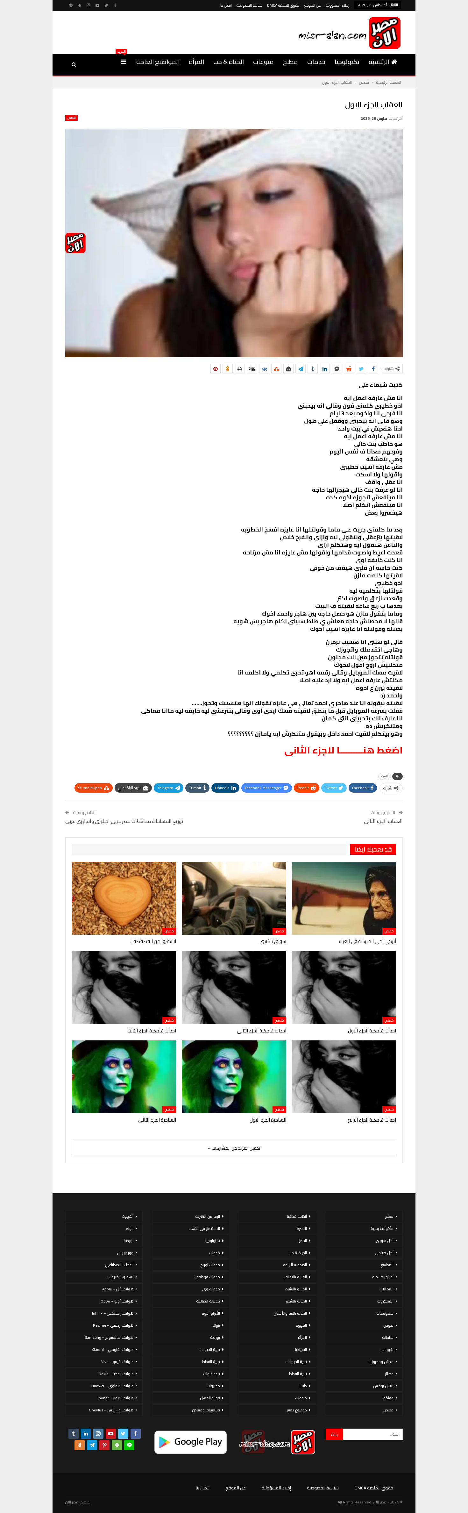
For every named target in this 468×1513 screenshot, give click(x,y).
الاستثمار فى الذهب (204, 1228)
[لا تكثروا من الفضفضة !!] (124, 898)
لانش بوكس (383, 1385)
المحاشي (386, 1264)
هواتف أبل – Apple (117, 1289)
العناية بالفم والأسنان (290, 1313)
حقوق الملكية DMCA (283, 5)
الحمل (302, 1240)
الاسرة (302, 1228)
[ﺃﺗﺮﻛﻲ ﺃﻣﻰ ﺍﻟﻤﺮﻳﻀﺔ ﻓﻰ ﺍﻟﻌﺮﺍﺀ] (344, 898)
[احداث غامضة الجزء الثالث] (124, 987)
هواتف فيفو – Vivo (117, 1361)
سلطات (388, 1337)
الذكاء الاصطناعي (119, 1264)
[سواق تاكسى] (234, 898)
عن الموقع (312, 5)
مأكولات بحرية (382, 1228)
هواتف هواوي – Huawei (112, 1385)
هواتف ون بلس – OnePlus (111, 1410)
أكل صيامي (384, 1252)
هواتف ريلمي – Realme (113, 1325)
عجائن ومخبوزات (380, 1361)
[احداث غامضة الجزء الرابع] (344, 1076)
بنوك (216, 1325)
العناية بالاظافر (295, 1277)
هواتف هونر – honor (116, 1398)
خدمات (316, 62)
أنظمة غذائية (297, 1216)
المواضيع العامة (158, 62)
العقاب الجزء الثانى (383, 821)
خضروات (213, 1385)
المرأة (196, 62)
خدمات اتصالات (208, 1301)
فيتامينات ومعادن (206, 1410)
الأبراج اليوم (211, 1313)
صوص (388, 1325)
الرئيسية (379, 62)
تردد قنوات (211, 1373)
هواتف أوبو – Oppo (117, 1301)
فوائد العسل (210, 1398)
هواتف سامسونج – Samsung (109, 1337)
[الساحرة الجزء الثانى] (124, 1076)
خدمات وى (211, 1289)
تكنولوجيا (347, 62)
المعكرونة (385, 1301)
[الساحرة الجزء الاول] (234, 1076)
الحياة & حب (228, 62)
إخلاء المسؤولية (337, 5)
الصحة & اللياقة (295, 1264)
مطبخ (290, 62)
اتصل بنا (226, 5)
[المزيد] (123, 61)
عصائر (389, 1373)
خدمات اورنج (210, 1264)
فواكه (388, 1398)
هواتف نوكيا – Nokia (116, 1373)
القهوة (301, 1325)
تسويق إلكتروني (120, 1277)
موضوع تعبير (297, 1410)
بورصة (215, 1337)
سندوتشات (385, 1313)
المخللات (386, 1289)
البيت (384, 776)
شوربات (387, 1349)
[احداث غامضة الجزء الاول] (344, 987)
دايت (303, 1385)
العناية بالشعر (296, 1301)
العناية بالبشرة (296, 1289)
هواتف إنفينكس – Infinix (112, 1313)
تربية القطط (298, 1373)
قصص (71, 118)
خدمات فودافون (207, 1277)
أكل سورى (385, 1240)
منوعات (263, 62)
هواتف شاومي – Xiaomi (112, 1349)
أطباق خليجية (383, 1277)
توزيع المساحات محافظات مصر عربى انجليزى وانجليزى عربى (124, 821)
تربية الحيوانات (296, 1361)
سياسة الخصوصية (249, 5)
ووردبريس (125, 1252)
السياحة (301, 1349)
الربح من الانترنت (207, 1216)
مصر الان (72, 1502)
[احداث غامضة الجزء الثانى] (234, 987)
